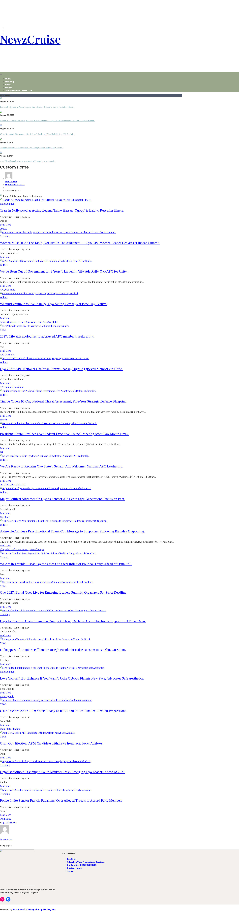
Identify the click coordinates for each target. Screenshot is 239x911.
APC (2, 289)
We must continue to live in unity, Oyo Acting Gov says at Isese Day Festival (31, 147)
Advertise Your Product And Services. (86, 862)
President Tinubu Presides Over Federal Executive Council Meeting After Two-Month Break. (64, 434)
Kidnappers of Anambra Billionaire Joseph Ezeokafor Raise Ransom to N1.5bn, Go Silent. (63, 650)
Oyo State (10, 289)
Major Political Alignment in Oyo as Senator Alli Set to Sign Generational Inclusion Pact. (62, 499)
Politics (8, 87)
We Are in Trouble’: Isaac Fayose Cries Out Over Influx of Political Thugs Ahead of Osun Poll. (66, 564)
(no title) (71, 859)
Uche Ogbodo (7, 696)
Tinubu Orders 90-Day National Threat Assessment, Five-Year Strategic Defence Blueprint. (63, 401)
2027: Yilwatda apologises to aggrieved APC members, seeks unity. (28, 161)
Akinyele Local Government (14, 549)
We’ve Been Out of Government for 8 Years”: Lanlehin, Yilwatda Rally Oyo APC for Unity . (37, 134)
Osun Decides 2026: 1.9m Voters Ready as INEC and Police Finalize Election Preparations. (63, 711)
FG (1, 452)
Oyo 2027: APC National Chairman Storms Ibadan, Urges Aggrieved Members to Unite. (61, 369)
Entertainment (7, 203)
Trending (9, 81)
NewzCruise (30, 39)
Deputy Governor (27, 322)
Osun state (5, 818)
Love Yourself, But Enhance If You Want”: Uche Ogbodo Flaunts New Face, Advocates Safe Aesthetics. (72, 678)
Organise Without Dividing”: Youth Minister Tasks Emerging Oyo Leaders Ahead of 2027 (62, 772)
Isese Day (41, 322)
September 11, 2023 (15, 184)
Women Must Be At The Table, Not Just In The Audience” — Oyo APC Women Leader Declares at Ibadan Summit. (47, 120)
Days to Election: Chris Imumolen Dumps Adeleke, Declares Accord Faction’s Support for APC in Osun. (73, 621)
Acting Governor (8, 322)
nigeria (3, 419)
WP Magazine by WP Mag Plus (41, 909)
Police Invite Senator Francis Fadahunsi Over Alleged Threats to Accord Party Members (61, 800)
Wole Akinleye (37, 549)
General (4, 557)
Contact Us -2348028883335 (18, 90)
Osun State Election (10, 728)
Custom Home (74, 868)
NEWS (3, 329)
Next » (13, 822)
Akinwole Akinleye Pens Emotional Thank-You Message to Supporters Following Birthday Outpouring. (72, 531)
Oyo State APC (18, 484)
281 (8, 822)
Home (8, 78)
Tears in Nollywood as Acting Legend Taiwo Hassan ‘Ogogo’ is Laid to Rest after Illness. (37, 107)
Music (7, 84)
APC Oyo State (7, 354)
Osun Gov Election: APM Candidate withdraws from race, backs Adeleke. (51, 743)
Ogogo (3, 228)
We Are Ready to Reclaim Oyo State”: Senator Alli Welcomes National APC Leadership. (61, 466)
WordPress (18, 909)
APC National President (12, 387)
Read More (5, 224)
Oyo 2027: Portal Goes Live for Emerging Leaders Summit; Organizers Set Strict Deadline (63, 592)
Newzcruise (11, 181)
